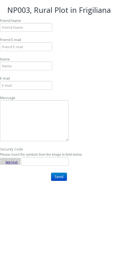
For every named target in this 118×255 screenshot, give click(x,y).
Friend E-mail (10, 39)
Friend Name (10, 20)
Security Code (11, 149)
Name (5, 59)
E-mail (5, 78)
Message (7, 97)
